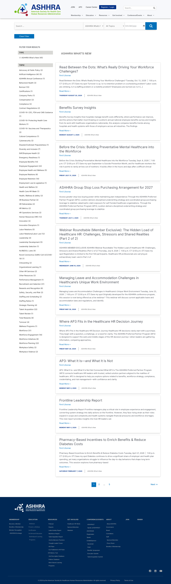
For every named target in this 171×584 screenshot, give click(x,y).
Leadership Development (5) (31, 242)
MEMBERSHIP (14, 519)
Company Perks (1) (27, 95)
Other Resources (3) (27, 275)
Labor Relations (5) (27, 229)
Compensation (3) (26, 100)
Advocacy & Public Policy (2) (31, 70)
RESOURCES (52, 519)
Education (90, 15)
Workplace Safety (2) (27, 347)
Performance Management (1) (31, 280)
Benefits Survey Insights (77, 108)
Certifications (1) (26, 91)
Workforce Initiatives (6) (29, 339)
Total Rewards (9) (26, 318)
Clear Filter (24, 36)
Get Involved (117, 15)
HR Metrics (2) (25, 208)
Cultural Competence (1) (29, 136)
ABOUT (109, 519)
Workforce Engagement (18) (30, 335)
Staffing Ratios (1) (26, 301)
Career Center (91, 7)
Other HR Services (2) (28, 271)
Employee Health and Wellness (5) (33, 170)
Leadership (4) (25, 238)
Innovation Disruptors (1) (29, 225)
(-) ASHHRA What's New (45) (31, 58)
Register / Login (107, 7)
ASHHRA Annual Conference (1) (32, 78)
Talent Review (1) (26, 313)
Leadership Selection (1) (29, 246)
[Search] (154, 8)
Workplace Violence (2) (28, 352)
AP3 (80, 7)
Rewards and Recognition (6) (31, 288)
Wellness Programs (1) (28, 326)
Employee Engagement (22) (30, 166)
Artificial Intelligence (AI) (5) (30, 74)
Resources (103, 15)
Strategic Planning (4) (28, 305)
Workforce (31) (25, 330)
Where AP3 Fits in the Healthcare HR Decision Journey (101, 321)
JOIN (73, 7)
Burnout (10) (24, 87)
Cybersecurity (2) (26, 141)
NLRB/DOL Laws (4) (27, 251)
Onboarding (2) (25, 263)
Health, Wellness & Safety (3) (31, 196)
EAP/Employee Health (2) (29, 153)
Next (154, 484)
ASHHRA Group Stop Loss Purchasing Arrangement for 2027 (106, 187)
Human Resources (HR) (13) (30, 217)
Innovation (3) (25, 221)
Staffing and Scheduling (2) (30, 297)
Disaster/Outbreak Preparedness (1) (34, 145)
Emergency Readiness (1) (29, 157)
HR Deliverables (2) (27, 204)
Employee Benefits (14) (28, 162)
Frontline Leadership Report (80, 400)
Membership (76, 15)
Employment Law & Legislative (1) (33, 183)
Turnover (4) (24, 322)
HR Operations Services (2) (30, 212)
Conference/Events (134, 15)
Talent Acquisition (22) (28, 309)
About (149, 15)
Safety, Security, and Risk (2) (31, 292)
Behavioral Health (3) (27, 83)
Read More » (64, 91)
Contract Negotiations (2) (29, 108)
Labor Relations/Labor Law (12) (32, 234)
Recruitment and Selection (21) (31, 284)
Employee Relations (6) (28, 174)
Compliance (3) (25, 104)
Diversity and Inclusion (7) (29, 149)
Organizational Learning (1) (30, 267)
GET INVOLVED (72, 519)
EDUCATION (33, 519)
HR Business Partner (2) (28, 200)
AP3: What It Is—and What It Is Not (86, 361)
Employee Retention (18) (29, 179)
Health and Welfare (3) (28, 187)
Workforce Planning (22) (29, 343)
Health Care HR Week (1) (29, 191)
